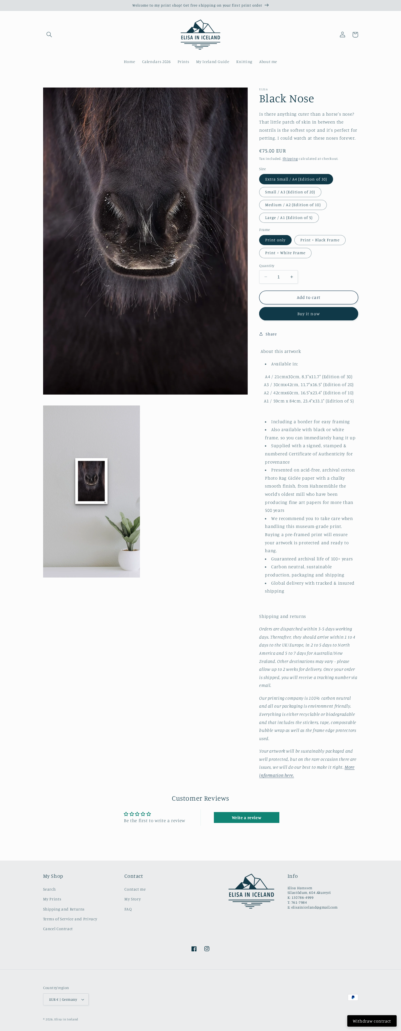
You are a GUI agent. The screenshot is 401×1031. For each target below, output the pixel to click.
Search (49, 889)
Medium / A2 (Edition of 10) (293, 204)
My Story (132, 899)
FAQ (128, 909)
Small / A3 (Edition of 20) (290, 192)
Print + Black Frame (320, 240)
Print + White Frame (285, 252)
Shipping (290, 159)
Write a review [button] (247, 817)
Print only (275, 240)
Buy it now (308, 313)
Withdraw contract (372, 1021)
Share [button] (271, 334)
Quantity (266, 265)
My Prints (52, 899)
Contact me (135, 889)
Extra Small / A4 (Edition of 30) (296, 179)
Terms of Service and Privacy (70, 918)
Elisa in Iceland (66, 1019)
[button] (49, 34)
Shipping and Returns (64, 909)
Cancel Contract (58, 928)
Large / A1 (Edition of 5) (289, 217)
